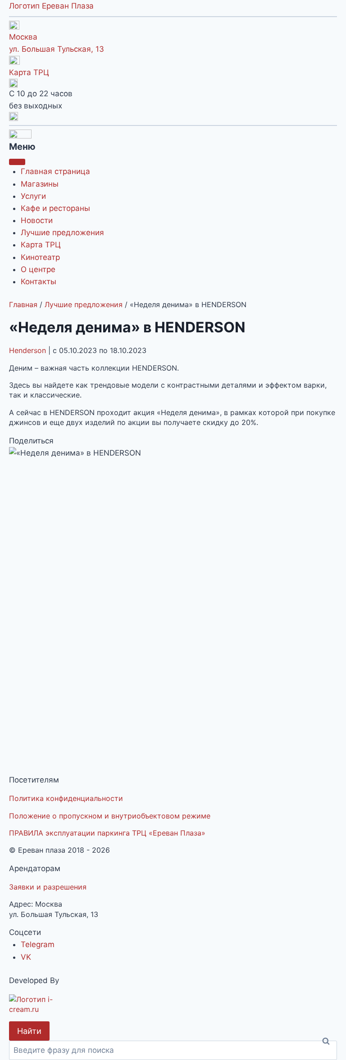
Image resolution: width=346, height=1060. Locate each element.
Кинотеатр (40, 257)
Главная (23, 304)
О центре (38, 269)
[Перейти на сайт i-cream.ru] (173, 1004)
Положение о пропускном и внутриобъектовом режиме (109, 815)
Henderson (28, 350)
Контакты (38, 281)
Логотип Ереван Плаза (51, 5)
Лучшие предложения (62, 232)
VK (26, 957)
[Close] (17, 162)
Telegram (38, 944)
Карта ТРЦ (29, 72)
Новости (37, 220)
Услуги (33, 196)
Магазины (40, 183)
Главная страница (55, 171)
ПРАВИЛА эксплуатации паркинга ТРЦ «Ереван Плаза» (107, 832)
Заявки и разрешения (47, 886)
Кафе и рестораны (55, 208)
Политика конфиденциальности (66, 798)
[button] (173, 116)
